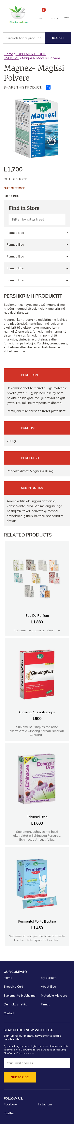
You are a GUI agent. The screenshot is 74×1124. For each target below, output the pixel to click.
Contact (9, 1013)
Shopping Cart (13, 986)
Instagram (45, 1104)
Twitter (9, 1113)
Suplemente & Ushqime (20, 995)
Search (58, 38)
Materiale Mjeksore (54, 995)
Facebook (10, 1104)
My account (48, 978)
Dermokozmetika (15, 1004)
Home (8, 54)
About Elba (48, 986)
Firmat (45, 1004)
